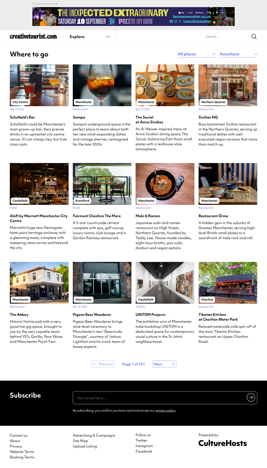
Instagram (144, 446)
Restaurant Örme (213, 215)
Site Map (80, 441)
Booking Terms (22, 457)
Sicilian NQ (208, 117)
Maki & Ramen (148, 215)
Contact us (19, 435)
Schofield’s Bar (22, 117)
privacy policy (165, 410)
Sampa (79, 117)
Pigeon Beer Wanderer (92, 314)
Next (158, 364)
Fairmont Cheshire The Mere (97, 215)
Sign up (251, 397)
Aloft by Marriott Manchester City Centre (39, 218)
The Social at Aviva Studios (149, 119)
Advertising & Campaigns (94, 435)
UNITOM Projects (150, 314)
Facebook (144, 451)
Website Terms (22, 452)
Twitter (141, 440)
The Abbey (19, 314)
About (15, 441)
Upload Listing (85, 446)
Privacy (16, 446)
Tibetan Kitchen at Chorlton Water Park (218, 317)
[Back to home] (33, 38)
